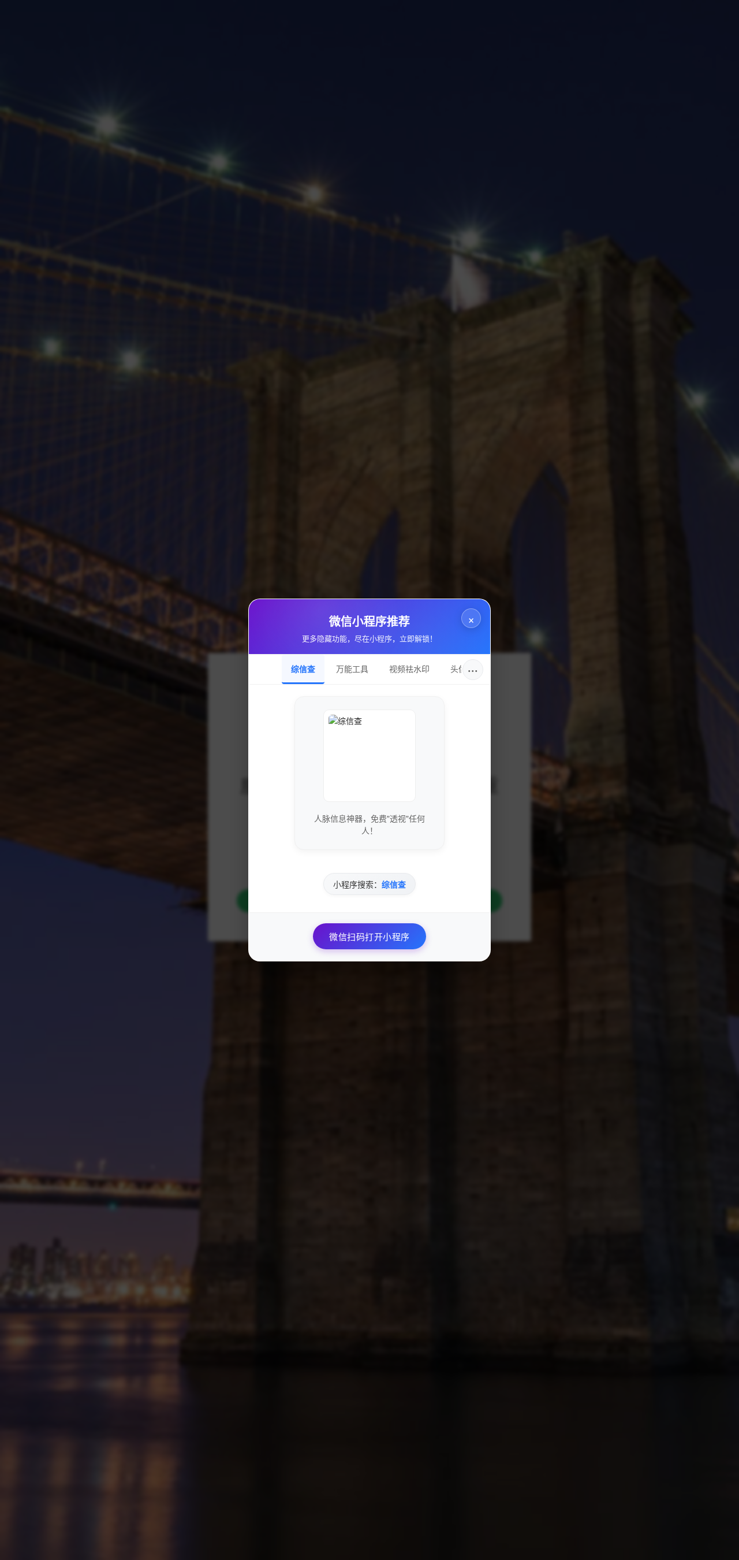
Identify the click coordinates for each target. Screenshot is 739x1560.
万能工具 (352, 668)
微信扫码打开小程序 (369, 936)
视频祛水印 (409, 668)
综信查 (303, 668)
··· (473, 669)
